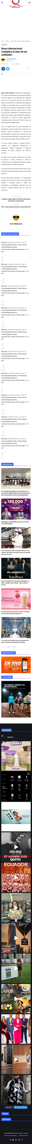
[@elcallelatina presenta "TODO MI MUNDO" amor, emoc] (16, 1089)
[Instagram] (16, 1140)
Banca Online (25, 143)
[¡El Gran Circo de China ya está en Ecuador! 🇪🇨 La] (16, 877)
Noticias (4, 44)
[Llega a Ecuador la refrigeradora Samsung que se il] (16, 1059)
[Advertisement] (16, 22)
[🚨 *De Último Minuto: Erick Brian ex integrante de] (16, 847)
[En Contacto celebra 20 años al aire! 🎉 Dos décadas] (16, 1029)
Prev (4, 646)
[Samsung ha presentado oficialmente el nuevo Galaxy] (16, 816)
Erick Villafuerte (11, 59)
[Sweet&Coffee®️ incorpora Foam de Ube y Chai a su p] (16, 756)
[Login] (29, 2)
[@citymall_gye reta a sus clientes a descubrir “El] (16, 907)
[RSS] (19, 1140)
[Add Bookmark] (29, 68)
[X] (22, 1140)
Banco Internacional (14, 131)
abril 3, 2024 (9, 61)
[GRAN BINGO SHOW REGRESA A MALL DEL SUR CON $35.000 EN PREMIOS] (16, 509)
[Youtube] (13, 1140)
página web (17, 162)
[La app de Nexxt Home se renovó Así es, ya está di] (16, 786)
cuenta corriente (16, 159)
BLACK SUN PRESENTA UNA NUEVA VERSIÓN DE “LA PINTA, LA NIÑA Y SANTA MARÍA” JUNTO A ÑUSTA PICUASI (15, 583)
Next (8, 646)
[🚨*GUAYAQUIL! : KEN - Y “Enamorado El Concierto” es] (16, 938)
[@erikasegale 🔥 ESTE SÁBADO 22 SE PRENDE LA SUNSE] (16, 968)
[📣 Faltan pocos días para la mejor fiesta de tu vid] (16, 998)
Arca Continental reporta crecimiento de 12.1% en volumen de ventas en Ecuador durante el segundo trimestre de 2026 (15, 552)
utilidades (28, 98)
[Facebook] (10, 1140)
